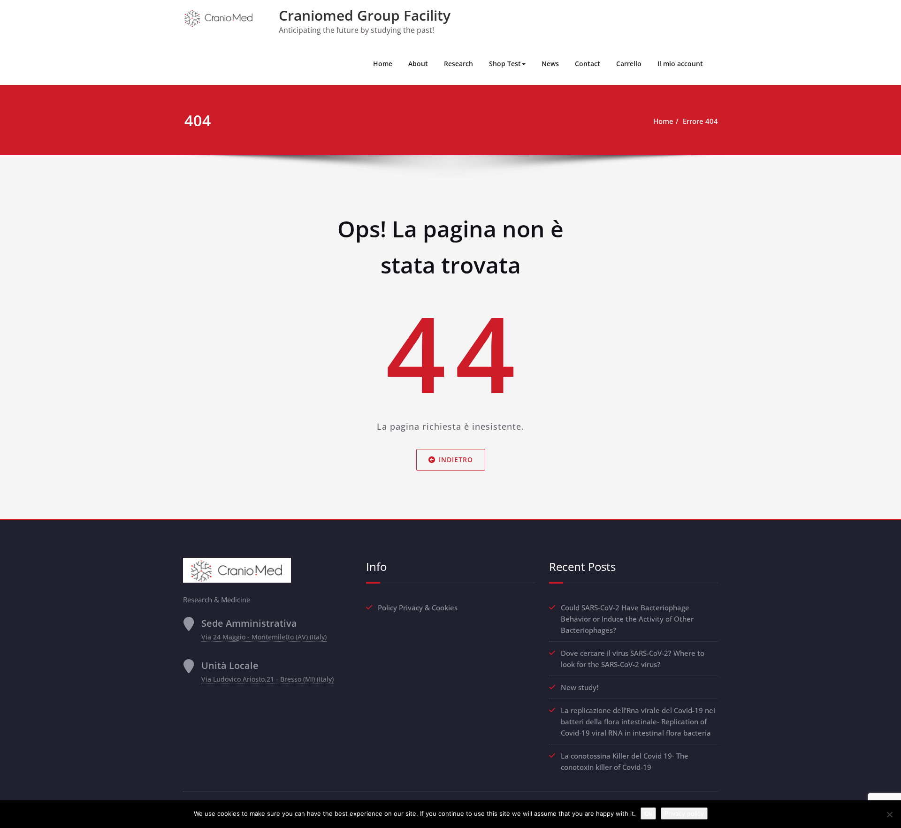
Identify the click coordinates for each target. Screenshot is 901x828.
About (418, 63)
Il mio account (680, 63)
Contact (587, 63)
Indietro (456, 459)
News (550, 63)
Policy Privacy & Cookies (418, 607)
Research (458, 63)
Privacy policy (684, 813)
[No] (889, 814)
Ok (648, 813)
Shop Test (505, 63)
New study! (579, 687)
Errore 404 (700, 121)
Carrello (628, 63)
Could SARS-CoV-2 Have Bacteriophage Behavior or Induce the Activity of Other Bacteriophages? (627, 619)
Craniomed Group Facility (364, 15)
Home (382, 63)
